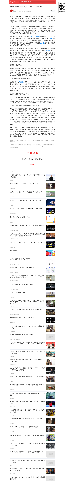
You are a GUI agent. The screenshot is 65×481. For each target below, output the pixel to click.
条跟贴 (32, 165)
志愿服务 (22, 82)
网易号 (16, 2)
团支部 (50, 39)
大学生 (42, 43)
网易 (11, 2)
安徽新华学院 (35, 36)
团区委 (48, 51)
